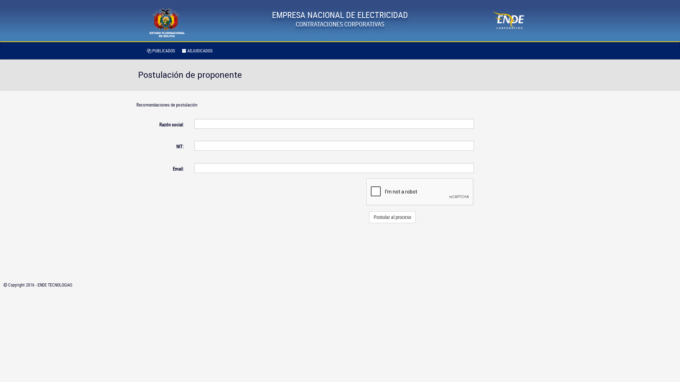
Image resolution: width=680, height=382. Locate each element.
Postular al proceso (392, 217)
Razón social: (171, 124)
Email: (178, 169)
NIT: (180, 146)
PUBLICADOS (163, 50)
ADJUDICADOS (199, 50)
